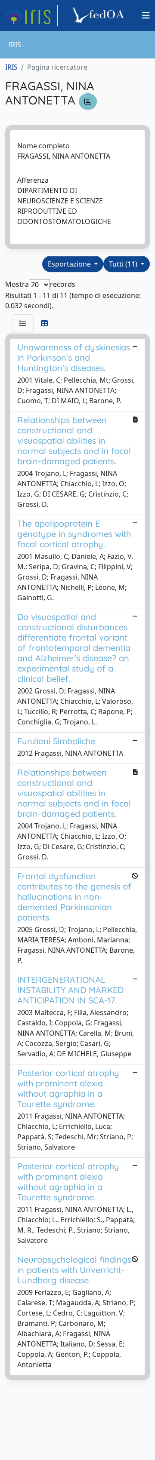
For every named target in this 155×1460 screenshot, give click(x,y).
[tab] (23, 323)
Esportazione (70, 264)
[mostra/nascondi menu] (146, 15)
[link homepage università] (99, 15)
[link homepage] (31, 15)
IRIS (11, 67)
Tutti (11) (124, 264)
